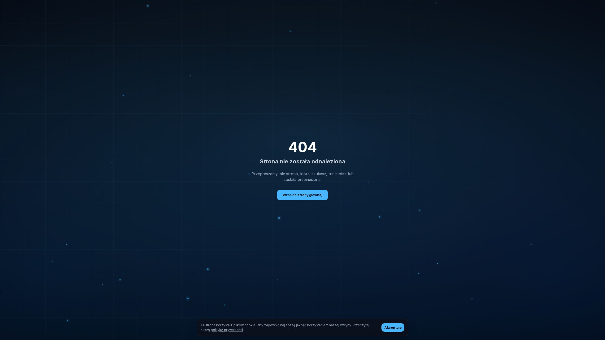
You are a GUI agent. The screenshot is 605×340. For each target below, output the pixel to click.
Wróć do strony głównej (302, 195)
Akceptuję (393, 327)
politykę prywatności (227, 330)
